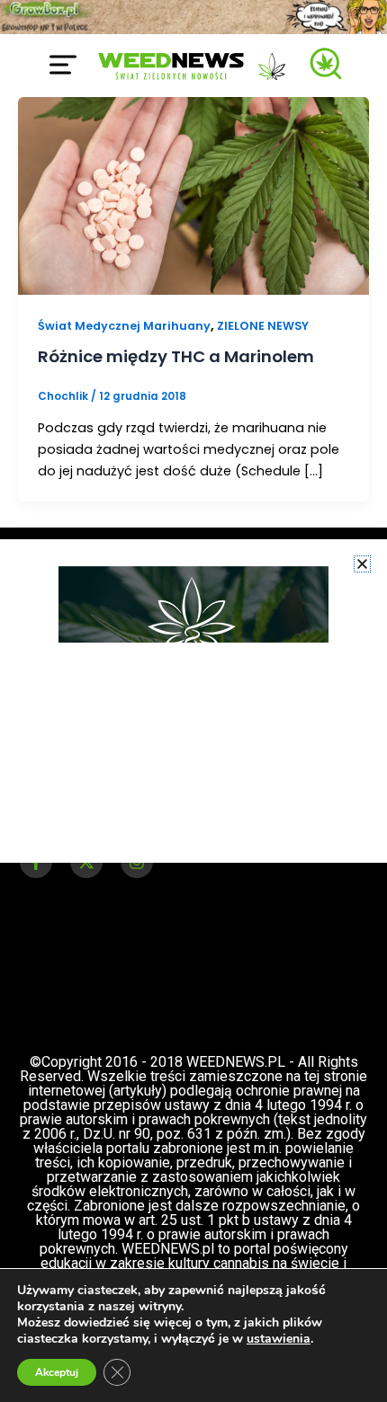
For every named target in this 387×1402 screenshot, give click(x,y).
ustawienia (278, 1339)
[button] (362, 564)
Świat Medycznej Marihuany (124, 325)
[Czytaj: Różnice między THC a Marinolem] (193, 195)
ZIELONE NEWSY (263, 325)
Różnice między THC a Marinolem (176, 356)
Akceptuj (56, 1372)
